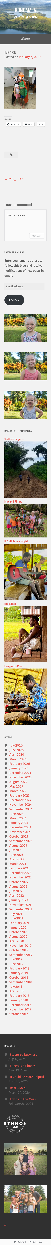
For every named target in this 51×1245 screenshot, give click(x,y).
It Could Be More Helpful (16, 541)
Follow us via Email (14, 252)
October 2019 (18, 950)
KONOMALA (25, 10)
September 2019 (20, 955)
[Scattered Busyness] (25, 496)
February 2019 (19, 968)
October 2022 (18, 882)
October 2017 (18, 1014)
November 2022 (20, 877)
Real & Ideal (10, 603)
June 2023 (16, 855)
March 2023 (17, 864)
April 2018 (16, 991)
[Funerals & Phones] (25, 536)
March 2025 (17, 791)
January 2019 (18, 973)
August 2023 (18, 845)
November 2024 (20, 804)
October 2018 (18, 978)
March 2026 (18, 759)
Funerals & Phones (13, 501)
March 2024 (17, 818)
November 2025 (20, 777)
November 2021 (20, 905)
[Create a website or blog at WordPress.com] (5, 1225)
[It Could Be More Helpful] (25, 599)
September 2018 (20, 982)
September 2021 (20, 909)
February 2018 (19, 996)
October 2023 (18, 836)
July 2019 (15, 959)
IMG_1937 (15, 179)
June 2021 (16, 918)
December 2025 (20, 773)
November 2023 (20, 832)
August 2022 (18, 886)
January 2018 (18, 1000)
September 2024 (20, 809)
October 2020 (19, 932)
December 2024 (20, 800)
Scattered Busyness (14, 439)
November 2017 (20, 1009)
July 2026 (16, 745)
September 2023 (20, 841)
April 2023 (16, 859)
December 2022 (20, 873)
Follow (14, 300)
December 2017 (20, 1005)
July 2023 (15, 850)
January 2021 (18, 927)
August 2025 (18, 782)
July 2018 (15, 987)
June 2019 (16, 964)
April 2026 (16, 754)
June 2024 (16, 814)
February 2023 (19, 868)
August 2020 (18, 937)
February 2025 (19, 795)
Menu (25, 39)
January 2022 (18, 900)
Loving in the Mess (13, 666)
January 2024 (18, 823)
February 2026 (19, 764)
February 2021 (19, 923)
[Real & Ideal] (25, 661)
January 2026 (18, 768)
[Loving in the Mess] (25, 723)
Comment (36, 236)
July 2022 (15, 891)
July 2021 (15, 914)
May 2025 (16, 786)
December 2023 (20, 827)
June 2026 (16, 750)
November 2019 (20, 946)
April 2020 (16, 941)
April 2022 (16, 896)
